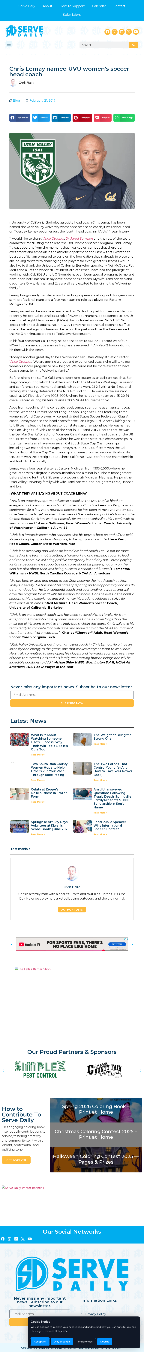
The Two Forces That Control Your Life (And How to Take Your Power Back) (113, 769)
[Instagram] (115, 32)
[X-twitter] (129, 32)
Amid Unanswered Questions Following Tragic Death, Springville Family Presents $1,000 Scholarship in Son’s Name (112, 798)
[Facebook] (107, 32)
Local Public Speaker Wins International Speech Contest (110, 825)
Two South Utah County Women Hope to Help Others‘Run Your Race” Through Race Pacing (49, 769)
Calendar (99, 6)
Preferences (85, 1341)
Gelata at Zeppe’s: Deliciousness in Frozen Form (49, 793)
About (47, 6)
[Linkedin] (122, 32)
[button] (9, 44)
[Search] (133, 45)
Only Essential (62, 1341)
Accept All (40, 1341)
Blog (16, 100)
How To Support (72, 6)
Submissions (72, 14)
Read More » (38, 754)
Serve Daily (27, 6)
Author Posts (72, 909)
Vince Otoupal (53, 238)
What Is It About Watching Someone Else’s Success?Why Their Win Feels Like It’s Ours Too (49, 742)
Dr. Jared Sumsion (79, 238)
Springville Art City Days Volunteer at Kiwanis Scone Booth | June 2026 (50, 825)
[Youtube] (136, 32)
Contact (119, 6)
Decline (104, 1341)
